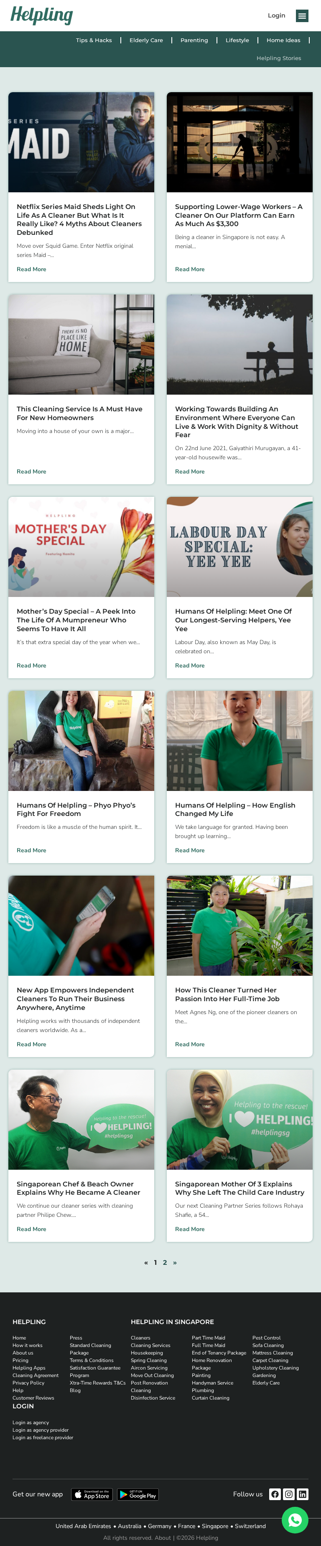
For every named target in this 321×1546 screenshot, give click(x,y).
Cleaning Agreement (36, 1375)
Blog (75, 1390)
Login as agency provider (41, 1430)
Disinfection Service (153, 1398)
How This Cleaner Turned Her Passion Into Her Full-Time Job (227, 994)
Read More (31, 269)
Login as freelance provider (43, 1437)
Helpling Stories (279, 58)
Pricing (20, 1360)
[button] (302, 16)
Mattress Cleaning (272, 1353)
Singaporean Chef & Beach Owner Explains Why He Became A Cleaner (78, 1188)
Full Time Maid (208, 1345)
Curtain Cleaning (210, 1398)
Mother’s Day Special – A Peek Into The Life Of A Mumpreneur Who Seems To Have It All (76, 620)
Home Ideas (284, 40)
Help (18, 1390)
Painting (201, 1375)
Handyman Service (212, 1383)
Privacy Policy (28, 1383)
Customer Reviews (33, 1398)
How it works (28, 1345)
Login (276, 15)
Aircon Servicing (149, 1368)
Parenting (194, 40)
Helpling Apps (29, 1368)
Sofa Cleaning (268, 1345)
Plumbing (203, 1390)
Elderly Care (146, 40)
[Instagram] (289, 1494)
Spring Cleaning (149, 1360)
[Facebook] (275, 1494)
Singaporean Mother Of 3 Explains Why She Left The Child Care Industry (239, 1188)
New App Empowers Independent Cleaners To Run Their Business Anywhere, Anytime (75, 999)
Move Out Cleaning (152, 1375)
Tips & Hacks (94, 40)
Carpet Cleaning (270, 1360)
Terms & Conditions (92, 1360)
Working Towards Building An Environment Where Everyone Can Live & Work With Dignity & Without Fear (236, 422)
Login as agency (31, 1422)
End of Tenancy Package (219, 1353)
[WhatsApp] (295, 1520)
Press (76, 1337)
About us (23, 1353)
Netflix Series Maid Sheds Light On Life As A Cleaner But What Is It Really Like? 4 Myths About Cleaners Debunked (79, 220)
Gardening (264, 1375)
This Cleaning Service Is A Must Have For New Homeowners (80, 413)
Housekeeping (147, 1353)
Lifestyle (237, 40)
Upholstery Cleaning (275, 1368)
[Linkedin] (302, 1494)
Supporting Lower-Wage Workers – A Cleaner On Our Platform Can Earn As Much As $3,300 (239, 215)
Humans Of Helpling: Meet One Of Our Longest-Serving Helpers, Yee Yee (233, 620)
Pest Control (266, 1337)
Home (19, 1337)
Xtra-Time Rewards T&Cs (98, 1383)
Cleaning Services (151, 1345)
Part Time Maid (208, 1337)
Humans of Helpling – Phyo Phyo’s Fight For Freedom (76, 809)
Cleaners (140, 1337)
